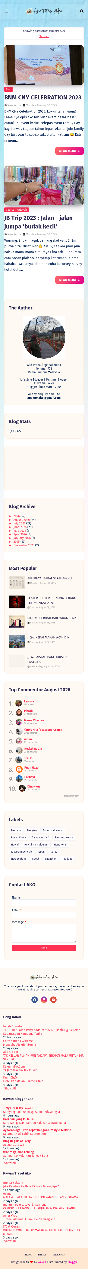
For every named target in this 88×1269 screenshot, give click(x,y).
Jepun (41, 851)
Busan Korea (18, 837)
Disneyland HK (40, 837)
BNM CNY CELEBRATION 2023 (42, 97)
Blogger (72, 1262)
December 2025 (24, 545)
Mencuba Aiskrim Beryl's (20, 1045)
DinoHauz (33, 786)
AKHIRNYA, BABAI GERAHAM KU (49, 578)
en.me (7, 1194)
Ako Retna (14, 105)
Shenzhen (50, 858)
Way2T (42, 1262)
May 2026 (20, 531)
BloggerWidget (71, 795)
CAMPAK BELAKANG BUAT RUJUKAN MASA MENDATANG (39, 1208)
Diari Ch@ (10, 1077)
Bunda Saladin (13, 1183)
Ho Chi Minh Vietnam (36, 844)
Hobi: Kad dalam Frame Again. (23, 1081)
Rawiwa (29, 701)
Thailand (67, 858)
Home (28, 1254)
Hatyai (15, 844)
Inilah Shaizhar (13, 1026)
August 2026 (22, 520)
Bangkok (32, 830)
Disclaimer (59, 1254)
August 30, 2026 (13, 1145)
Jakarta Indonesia (21, 851)
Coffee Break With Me (18, 1041)
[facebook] (34, 999)
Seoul (35, 858)
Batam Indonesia (53, 830)
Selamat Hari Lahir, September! (24, 1134)
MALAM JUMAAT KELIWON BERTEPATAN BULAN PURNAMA (40, 1197)
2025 (17, 542)
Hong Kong (60, 844)
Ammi (28, 739)
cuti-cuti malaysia (16, 209)
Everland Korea (64, 837)
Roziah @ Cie (33, 749)
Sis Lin (28, 758)
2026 (17, 516)
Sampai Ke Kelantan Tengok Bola (25, 1156)
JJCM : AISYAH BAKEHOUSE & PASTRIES (47, 659)
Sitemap (42, 1254)
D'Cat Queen (11, 1226)
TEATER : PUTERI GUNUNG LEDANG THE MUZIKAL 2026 (51, 600)
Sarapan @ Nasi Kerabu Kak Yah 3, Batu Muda (34, 1123)
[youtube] (53, 999)
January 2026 (22, 538)
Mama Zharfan (34, 720)
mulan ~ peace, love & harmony (24, 1205)
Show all (44, 36)
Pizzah (28, 711)
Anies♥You (10, 1215)
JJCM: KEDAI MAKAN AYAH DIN (48, 637)
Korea (53, 851)
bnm (8, 89)
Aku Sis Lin (10, 1052)
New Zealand (18, 858)
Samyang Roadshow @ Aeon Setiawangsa (31, 1112)
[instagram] (44, 999)
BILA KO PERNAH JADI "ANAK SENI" (51, 618)
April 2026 (20, 534)
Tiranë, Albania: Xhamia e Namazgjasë (29, 1219)
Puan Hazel (31, 767)
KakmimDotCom (14, 1066)
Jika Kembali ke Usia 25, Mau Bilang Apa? (31, 1186)
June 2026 (20, 527)
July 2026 (19, 523)
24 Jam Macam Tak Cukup (20, 1070)
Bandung (16, 830)
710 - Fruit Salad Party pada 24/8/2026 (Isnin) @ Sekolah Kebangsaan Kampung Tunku (41, 1032)
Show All (10, 1088)
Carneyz (29, 777)
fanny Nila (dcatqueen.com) (43, 730)
